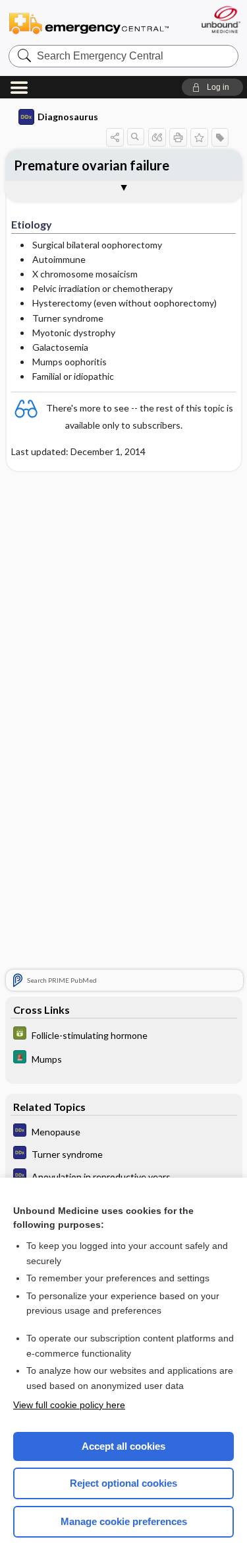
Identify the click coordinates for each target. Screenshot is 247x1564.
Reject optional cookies (123, 1483)
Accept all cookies (123, 1446)
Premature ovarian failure (91, 165)
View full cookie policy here (69, 1405)
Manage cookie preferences (124, 1521)
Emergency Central (89, 23)
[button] (212, 87)
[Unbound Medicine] (220, 19)
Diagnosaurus (68, 116)
